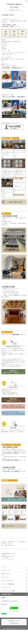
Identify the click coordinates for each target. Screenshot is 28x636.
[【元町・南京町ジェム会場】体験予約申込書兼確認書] (13, 406)
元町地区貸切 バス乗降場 (11, 453)
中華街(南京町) (15, 67)
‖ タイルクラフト (5, 577)
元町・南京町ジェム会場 (9, 24)
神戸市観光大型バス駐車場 (11, 460)
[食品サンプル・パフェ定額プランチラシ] (18, 194)
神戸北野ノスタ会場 (8, 26)
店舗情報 (3, 597)
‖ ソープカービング (5, 587)
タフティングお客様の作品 (7, 584)
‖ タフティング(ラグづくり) (7, 580)
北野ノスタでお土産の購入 (9, 96)
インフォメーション (5, 570)
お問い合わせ (4, 604)
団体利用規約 (16, 334)
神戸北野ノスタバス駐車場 (11, 471)
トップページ (4, 567)
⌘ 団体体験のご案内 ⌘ (6, 594)
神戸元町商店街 (6, 67)
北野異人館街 (20, 96)
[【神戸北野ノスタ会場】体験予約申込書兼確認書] (13, 413)
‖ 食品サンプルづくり (6, 573)
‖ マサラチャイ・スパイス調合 (8, 590)
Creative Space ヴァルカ (11, 628)
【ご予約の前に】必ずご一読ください (9, 601)
